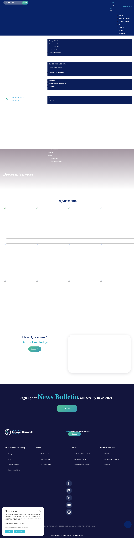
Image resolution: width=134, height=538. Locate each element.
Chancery (43, 267)
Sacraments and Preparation (57, 83)
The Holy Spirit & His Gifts (57, 64)
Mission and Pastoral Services (21, 267)
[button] (88, 105)
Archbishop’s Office (16, 303)
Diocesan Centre (52, 108)
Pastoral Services (53, 141)
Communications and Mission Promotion (21, 229)
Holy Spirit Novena (56, 67)
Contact (50, 91)
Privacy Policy (55, 535)
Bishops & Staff (53, 41)
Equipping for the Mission (57, 72)
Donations (52, 98)
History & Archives (54, 47)
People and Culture (79, 230)
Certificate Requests (55, 50)
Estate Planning (53, 101)
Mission (50, 129)
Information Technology (50, 303)
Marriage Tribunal (47, 230)
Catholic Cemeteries (55, 52)
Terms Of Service (77, 535)
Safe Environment (79, 303)
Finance (74, 267)
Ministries (52, 80)
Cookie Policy (66, 535)
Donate (49, 156)
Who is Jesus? (52, 57)
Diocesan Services (54, 44)
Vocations (52, 86)
